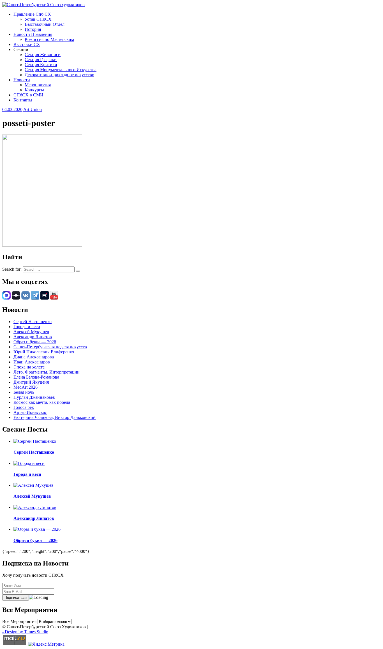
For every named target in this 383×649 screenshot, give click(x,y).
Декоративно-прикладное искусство (59, 74)
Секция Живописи (43, 54)
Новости (21, 79)
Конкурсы (34, 89)
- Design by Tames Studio (25, 631)
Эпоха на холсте (29, 367)
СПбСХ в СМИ (28, 94)
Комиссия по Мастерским (49, 39)
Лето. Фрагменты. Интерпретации (46, 372)
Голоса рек (23, 407)
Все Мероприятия (19, 621)
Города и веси (26, 326)
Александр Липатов (32, 336)
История (33, 29)
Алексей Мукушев (31, 331)
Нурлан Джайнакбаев (34, 397)
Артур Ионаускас (30, 412)
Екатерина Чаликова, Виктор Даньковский (54, 417)
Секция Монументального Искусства (60, 69)
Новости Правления (32, 34)
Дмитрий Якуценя (31, 382)
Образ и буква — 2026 (34, 341)
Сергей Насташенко (32, 321)
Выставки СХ (26, 44)
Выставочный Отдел (44, 24)
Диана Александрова (33, 356)
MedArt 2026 (25, 387)
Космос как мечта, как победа (41, 402)
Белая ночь (23, 392)
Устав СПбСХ (38, 19)
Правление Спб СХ (32, 14)
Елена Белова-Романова (36, 377)
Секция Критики (41, 64)
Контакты (22, 100)
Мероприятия (38, 84)
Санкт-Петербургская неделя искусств (50, 346)
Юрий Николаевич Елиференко (43, 351)
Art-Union (32, 109)
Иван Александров (31, 362)
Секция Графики (41, 59)
